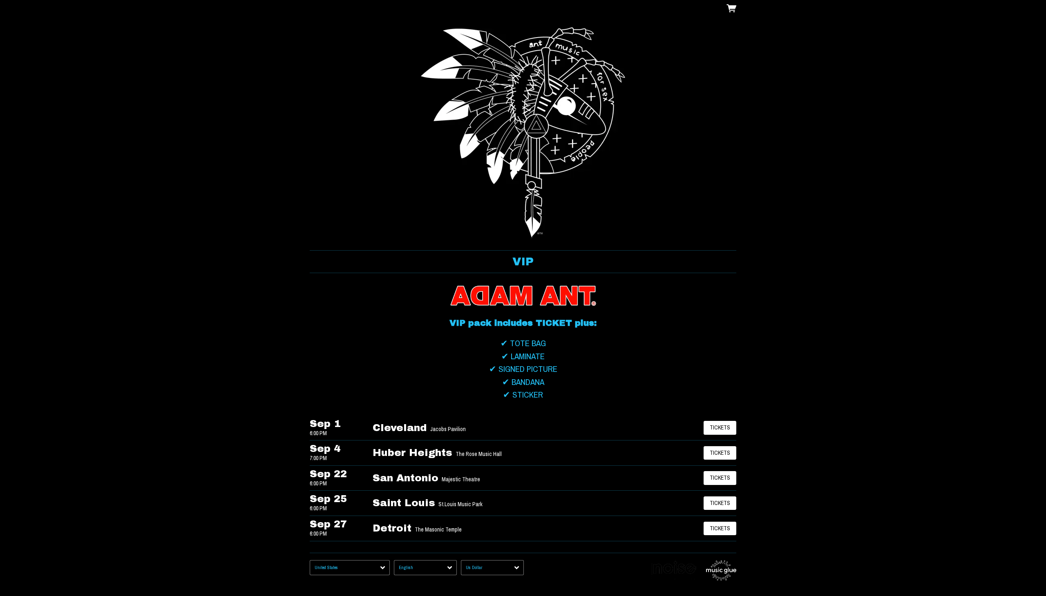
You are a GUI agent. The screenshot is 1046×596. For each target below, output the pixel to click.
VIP (523, 261)
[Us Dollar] (492, 567)
